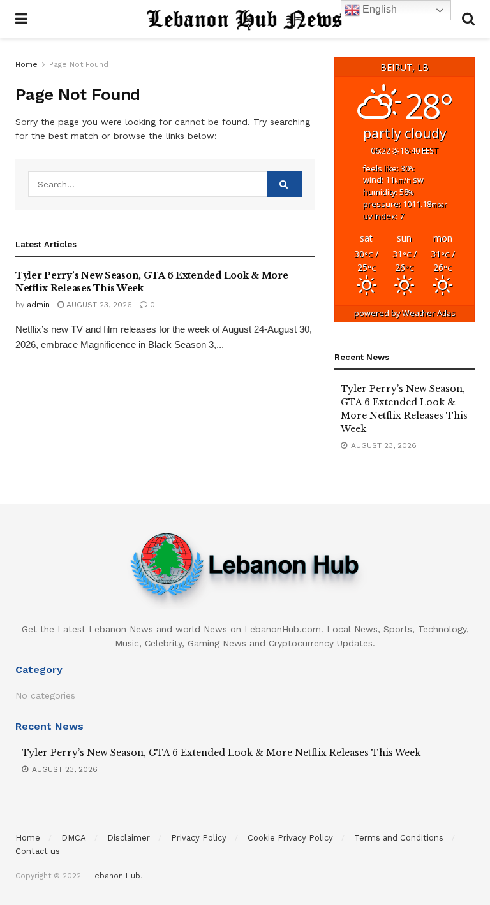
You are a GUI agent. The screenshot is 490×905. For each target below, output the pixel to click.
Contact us (37, 851)
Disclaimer (128, 838)
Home (26, 64)
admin (38, 304)
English (378, 9)
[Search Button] (284, 184)
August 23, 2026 (98, 304)
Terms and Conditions (398, 838)
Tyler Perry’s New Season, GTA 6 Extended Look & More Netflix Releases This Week (221, 752)
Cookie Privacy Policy (290, 838)
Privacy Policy (198, 838)
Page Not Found (78, 64)
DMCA (73, 838)
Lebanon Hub (115, 875)
